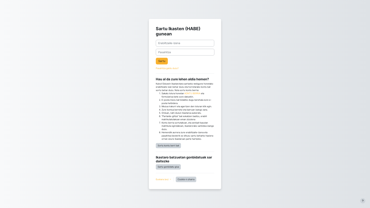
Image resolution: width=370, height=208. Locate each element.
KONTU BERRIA (192, 93)
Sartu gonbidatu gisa (168, 166)
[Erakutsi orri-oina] (362, 200)
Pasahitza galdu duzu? (167, 68)
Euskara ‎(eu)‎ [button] (162, 179)
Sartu (161, 61)
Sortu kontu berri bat (168, 145)
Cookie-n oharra (186, 179)
